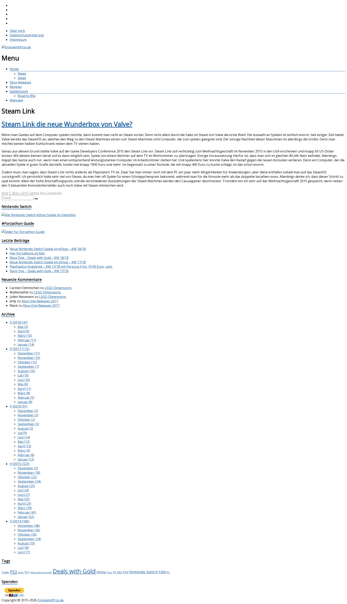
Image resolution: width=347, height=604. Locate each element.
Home (14, 69)
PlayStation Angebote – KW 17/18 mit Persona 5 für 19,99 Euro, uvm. (61, 266)
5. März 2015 (18, 193)
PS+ (27, 572)
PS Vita (117, 572)
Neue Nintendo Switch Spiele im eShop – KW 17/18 (48, 262)
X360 (162, 572)
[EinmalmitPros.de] (16, 47)
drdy (5, 193)
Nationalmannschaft (41, 572)
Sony (109, 572)
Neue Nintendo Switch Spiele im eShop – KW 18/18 (48, 249)
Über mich (17, 31)
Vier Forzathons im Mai (27, 253)
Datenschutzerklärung (27, 35)
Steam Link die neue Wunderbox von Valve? (67, 124)
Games (34, 193)
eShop (101, 572)
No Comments (51, 193)
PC (168, 572)
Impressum (18, 39)
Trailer (5, 572)
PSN (125, 572)
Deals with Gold (74, 571)
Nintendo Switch (143, 571)
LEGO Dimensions (58, 288)
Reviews (16, 87)
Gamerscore (19, 91)
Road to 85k (27, 96)
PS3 (13, 571)
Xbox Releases (20, 82)
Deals (22, 78)
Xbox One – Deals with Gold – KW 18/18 (39, 257)
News (22, 73)
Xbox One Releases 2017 (39, 301)
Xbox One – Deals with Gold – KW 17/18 (39, 271)
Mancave (16, 100)
